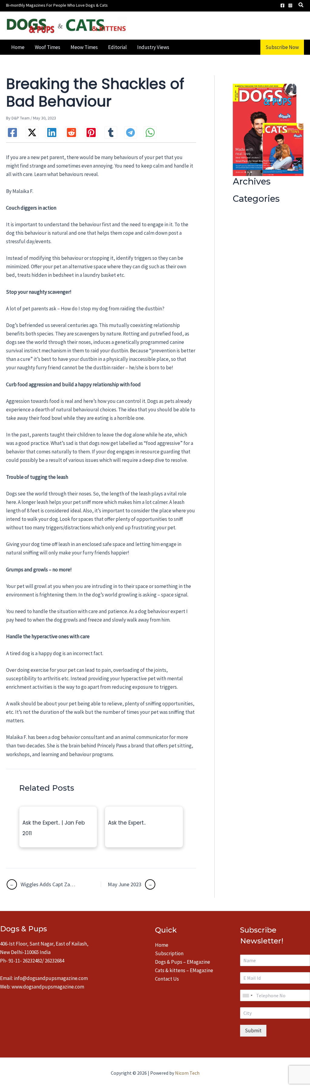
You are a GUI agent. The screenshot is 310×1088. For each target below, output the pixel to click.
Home (161, 945)
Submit (253, 1030)
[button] (301, 5)
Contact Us (167, 978)
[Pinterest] (91, 132)
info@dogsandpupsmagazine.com (51, 978)
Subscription (169, 953)
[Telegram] (130, 132)
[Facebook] (282, 5)
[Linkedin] (51, 132)
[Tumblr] (110, 132)
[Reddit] (71, 132)
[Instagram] (290, 5)
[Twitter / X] (32, 132)
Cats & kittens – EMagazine (184, 970)
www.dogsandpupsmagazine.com (48, 986)
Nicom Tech (187, 1073)
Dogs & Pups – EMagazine (182, 962)
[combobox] (247, 995)
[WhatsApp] (150, 132)
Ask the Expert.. (127, 822)
